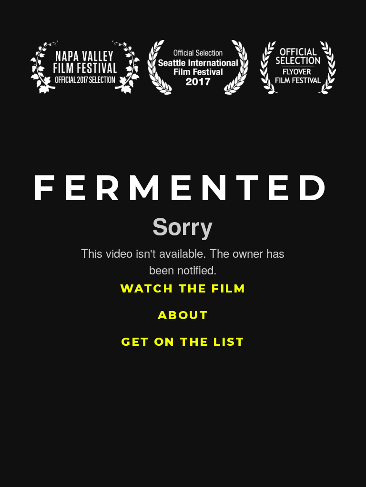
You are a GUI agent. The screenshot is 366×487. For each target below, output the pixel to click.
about (183, 315)
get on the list (182, 342)
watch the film (183, 288)
